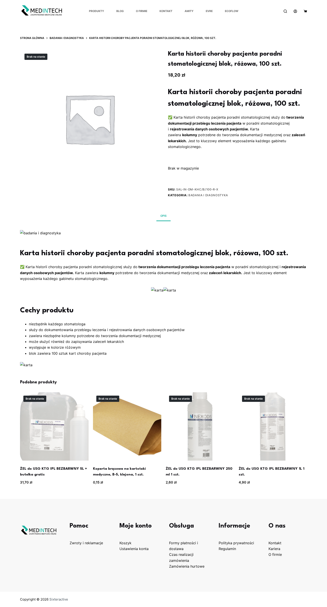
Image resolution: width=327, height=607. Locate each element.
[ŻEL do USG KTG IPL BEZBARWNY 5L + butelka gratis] (54, 426)
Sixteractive (58, 599)
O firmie (141, 11)
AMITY (189, 11)
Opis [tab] (163, 215)
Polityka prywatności (236, 543)
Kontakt (165, 11)
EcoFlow (231, 11)
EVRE (209, 11)
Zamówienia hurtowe (186, 566)
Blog (120, 11)
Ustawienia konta (134, 548)
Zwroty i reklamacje (86, 543)
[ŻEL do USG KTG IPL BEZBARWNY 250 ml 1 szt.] (200, 426)
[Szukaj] (285, 11)
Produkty (96, 11)
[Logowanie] (295, 11)
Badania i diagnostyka (208, 195)
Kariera (274, 548)
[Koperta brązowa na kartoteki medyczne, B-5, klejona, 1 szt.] (127, 426)
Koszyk (125, 543)
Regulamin (227, 548)
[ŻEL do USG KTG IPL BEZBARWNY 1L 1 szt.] (273, 426)
